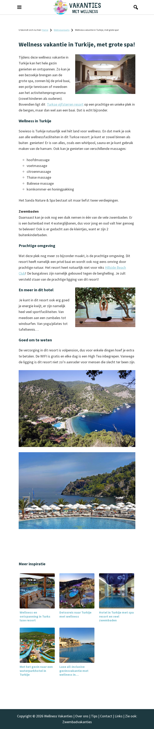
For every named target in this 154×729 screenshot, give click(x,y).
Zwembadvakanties (77, 722)
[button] (135, 7)
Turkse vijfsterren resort (65, 104)
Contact (106, 716)
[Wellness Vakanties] (77, 7)
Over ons (81, 716)
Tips (94, 716)
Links (119, 716)
